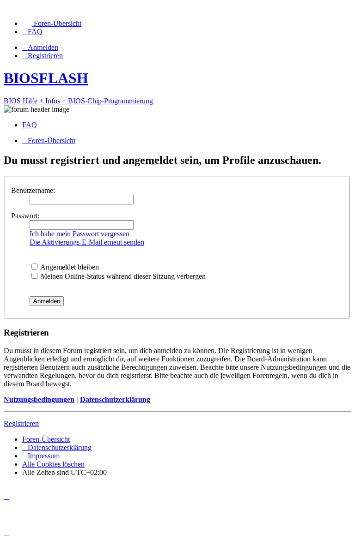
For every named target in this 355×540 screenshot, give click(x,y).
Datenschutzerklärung (115, 399)
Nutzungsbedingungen (39, 399)
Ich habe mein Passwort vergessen (79, 234)
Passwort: (25, 216)
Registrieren (21, 423)
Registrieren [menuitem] (45, 56)
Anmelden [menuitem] (43, 47)
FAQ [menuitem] (29, 125)
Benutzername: (33, 190)
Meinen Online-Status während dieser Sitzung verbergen (122, 276)
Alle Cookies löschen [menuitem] (53, 464)
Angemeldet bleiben (69, 267)
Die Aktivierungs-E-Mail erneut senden (87, 242)
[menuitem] (51, 23)
